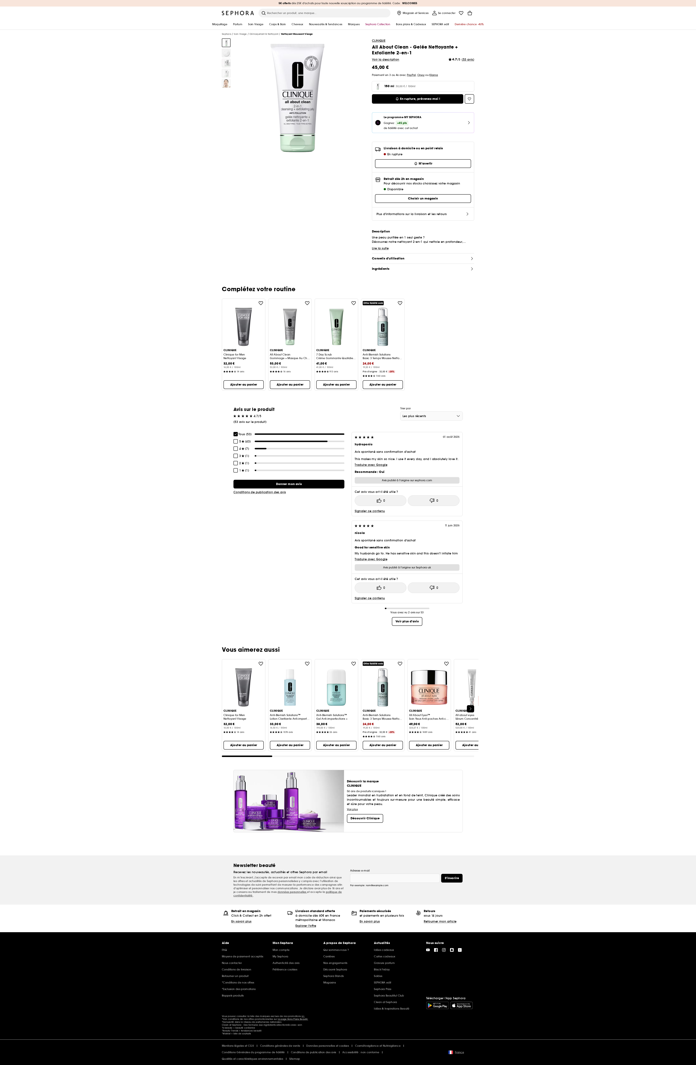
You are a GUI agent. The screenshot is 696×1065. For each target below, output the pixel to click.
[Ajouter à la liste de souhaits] (261, 303)
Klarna (433, 75)
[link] (288, 484)
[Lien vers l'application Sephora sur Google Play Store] (437, 1005)
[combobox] (431, 416)
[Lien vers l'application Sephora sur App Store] (461, 1005)
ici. (303, 1016)
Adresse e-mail (360, 870)
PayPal (411, 75)
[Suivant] (470, 708)
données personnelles (292, 892)
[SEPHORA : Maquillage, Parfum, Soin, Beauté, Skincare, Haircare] (238, 13)
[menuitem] (412, 13)
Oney (420, 75)
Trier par (405, 408)
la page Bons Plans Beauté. (293, 1019)
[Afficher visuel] (226, 42)
